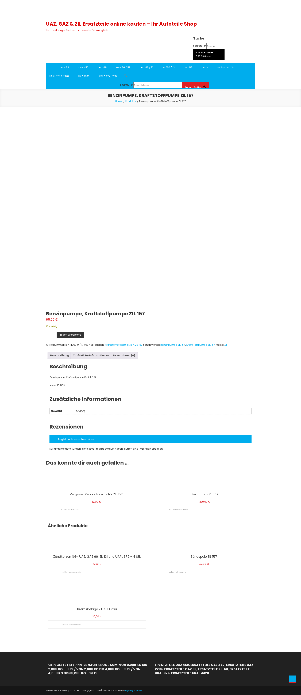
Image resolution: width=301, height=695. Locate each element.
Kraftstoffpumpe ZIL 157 (200, 345)
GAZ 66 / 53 (123, 67)
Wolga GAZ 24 (225, 67)
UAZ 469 (64, 67)
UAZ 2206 (84, 76)
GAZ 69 (102, 67)
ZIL (225, 345)
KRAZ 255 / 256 (108, 76)
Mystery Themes (133, 690)
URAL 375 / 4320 (59, 76)
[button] (164, 76)
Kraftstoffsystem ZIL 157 (119, 345)
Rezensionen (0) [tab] (124, 355)
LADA (205, 67)
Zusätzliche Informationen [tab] (91, 355)
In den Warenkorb (70, 334)
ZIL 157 (188, 67)
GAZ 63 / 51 (146, 67)
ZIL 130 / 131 (169, 67)
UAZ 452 (83, 67)
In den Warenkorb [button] (70, 509)
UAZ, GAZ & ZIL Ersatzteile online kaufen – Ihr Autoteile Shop (121, 24)
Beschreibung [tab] (59, 355)
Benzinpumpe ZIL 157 (172, 345)
